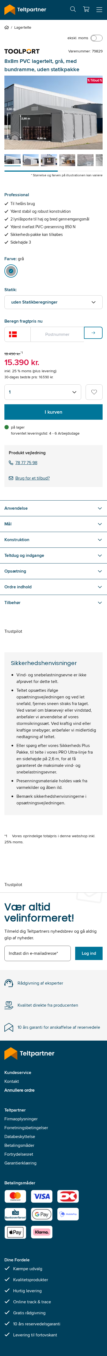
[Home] (7, 27)
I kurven (53, 412)
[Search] (73, 10)
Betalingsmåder (19, 1145)
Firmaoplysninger (21, 1119)
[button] (86, 9)
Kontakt (11, 1081)
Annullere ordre (19, 1090)
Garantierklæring (20, 1163)
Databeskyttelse (19, 1136)
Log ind (89, 953)
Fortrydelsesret (18, 1154)
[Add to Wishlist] (94, 392)
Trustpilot (13, 631)
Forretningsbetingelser (26, 1127)
